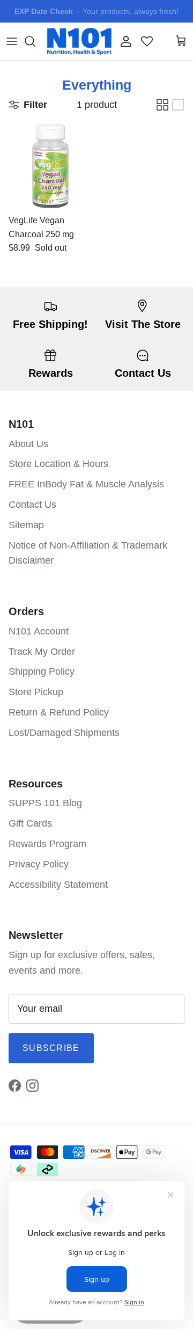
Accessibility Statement (58, 884)
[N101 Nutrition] (79, 41)
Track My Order (42, 651)
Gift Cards (30, 823)
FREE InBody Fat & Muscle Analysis (86, 484)
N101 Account (39, 631)
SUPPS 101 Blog (45, 803)
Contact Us (32, 504)
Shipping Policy (42, 671)
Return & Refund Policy (59, 712)
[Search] (35, 41)
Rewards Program (47, 843)
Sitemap (26, 525)
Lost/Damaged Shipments (64, 732)
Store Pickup (36, 692)
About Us (28, 444)
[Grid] (162, 104)
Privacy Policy (39, 864)
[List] (178, 104)
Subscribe (51, 1048)
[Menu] (12, 41)
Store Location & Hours (58, 463)
